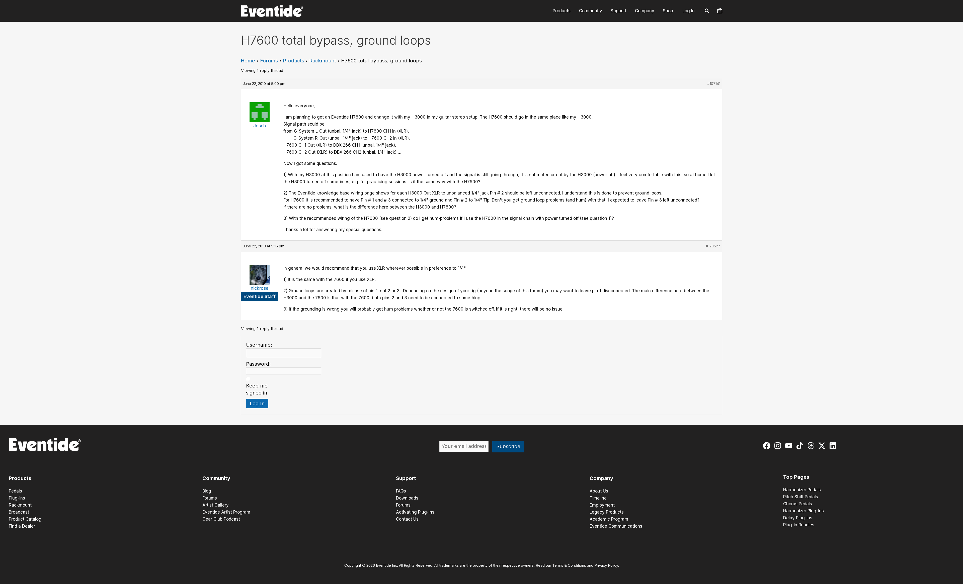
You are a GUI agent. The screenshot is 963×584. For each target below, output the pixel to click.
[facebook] (768, 445)
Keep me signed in (257, 389)
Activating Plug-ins (415, 512)
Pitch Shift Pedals (800, 496)
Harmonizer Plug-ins (803, 510)
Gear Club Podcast (221, 519)
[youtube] (790, 445)
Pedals (15, 491)
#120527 (713, 246)
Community (590, 10)
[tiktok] (801, 445)
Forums (269, 61)
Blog (206, 491)
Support (618, 10)
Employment (602, 505)
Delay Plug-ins (797, 517)
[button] (707, 12)
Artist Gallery (215, 505)
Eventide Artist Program (226, 512)
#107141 (713, 83)
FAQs (401, 491)
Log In (688, 10)
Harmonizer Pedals (802, 489)
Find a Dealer (22, 526)
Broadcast (19, 512)
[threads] (812, 445)
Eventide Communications (616, 526)
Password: (258, 364)
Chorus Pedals (797, 503)
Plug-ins (17, 498)
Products (562, 10)
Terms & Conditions (569, 565)
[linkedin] (834, 445)
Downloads (407, 498)
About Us (599, 491)
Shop (668, 10)
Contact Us (407, 519)
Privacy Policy (606, 565)
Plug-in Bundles (798, 524)
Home (248, 61)
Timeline (598, 498)
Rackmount (322, 61)
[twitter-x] (823, 445)
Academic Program (609, 519)
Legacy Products (607, 512)
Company (644, 10)
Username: (259, 345)
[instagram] (779, 445)
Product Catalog (25, 519)
